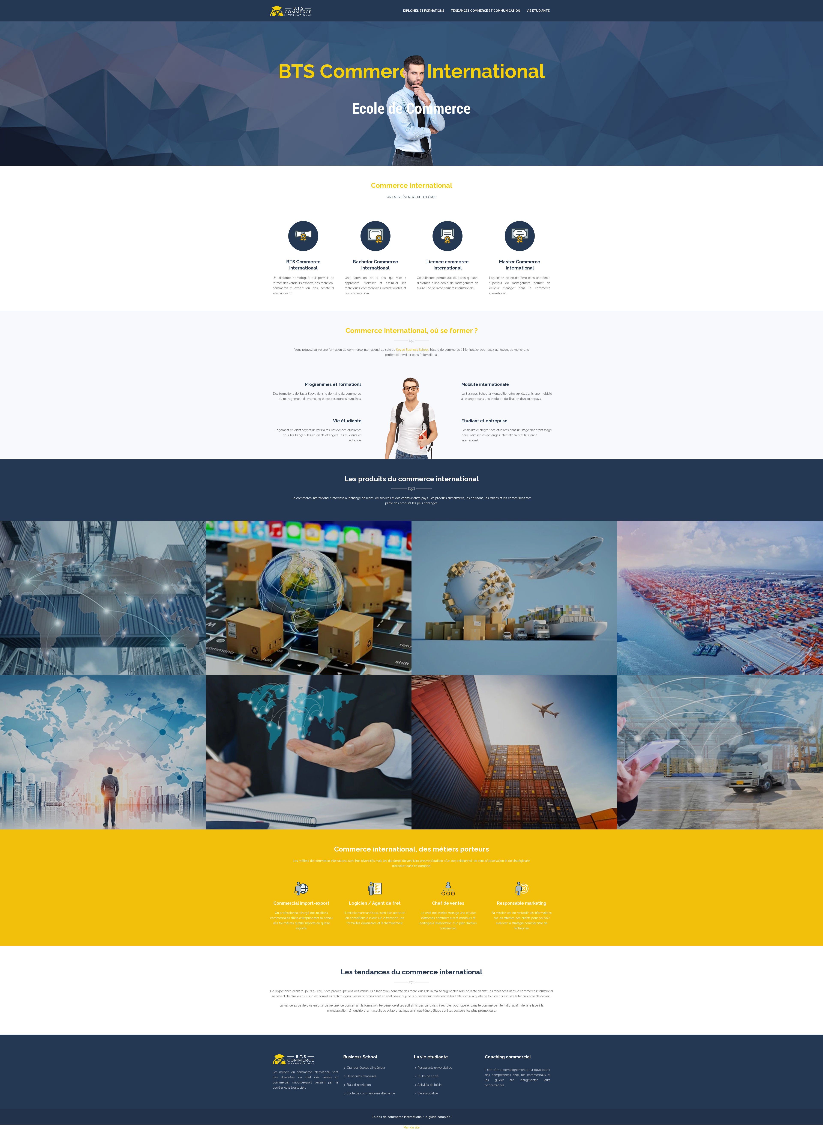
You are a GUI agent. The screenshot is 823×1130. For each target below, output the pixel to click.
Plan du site (411, 1127)
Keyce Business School (412, 349)
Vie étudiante (538, 10)
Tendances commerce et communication (485, 10)
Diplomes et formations (423, 10)
